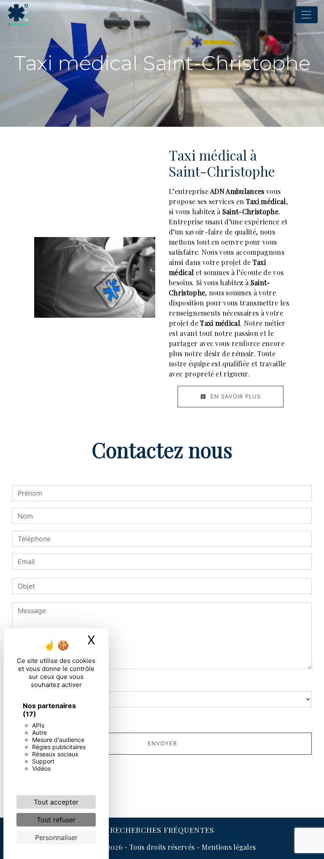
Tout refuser (56, 819)
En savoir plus (234, 396)
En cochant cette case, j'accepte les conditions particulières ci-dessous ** (140, 719)
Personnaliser (56, 837)
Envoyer (162, 743)
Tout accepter (56, 802)
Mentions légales (228, 847)
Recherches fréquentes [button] (162, 829)
